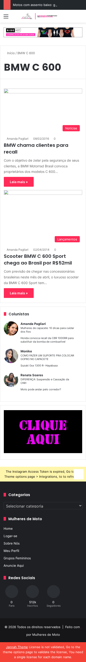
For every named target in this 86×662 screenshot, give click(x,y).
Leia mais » (19, 182)
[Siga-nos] (78, 473)
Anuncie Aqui (14, 565)
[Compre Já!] (43, 32)
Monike (26, 351)
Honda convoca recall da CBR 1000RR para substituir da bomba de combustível (47, 339)
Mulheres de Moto (46, 634)
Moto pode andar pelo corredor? (41, 389)
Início (10, 53)
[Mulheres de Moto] (39, 16)
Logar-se (10, 536)
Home (8, 528)
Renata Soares (32, 375)
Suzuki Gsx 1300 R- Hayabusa (39, 365)
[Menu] (6, 18)
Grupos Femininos (17, 558)
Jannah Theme (17, 647)
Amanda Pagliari (17, 138)
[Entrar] (14, 18)
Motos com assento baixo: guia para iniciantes (47, 5)
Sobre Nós (12, 543)
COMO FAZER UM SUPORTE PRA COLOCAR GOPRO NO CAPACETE (47, 357)
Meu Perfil (11, 551)
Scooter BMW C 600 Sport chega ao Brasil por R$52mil (38, 259)
